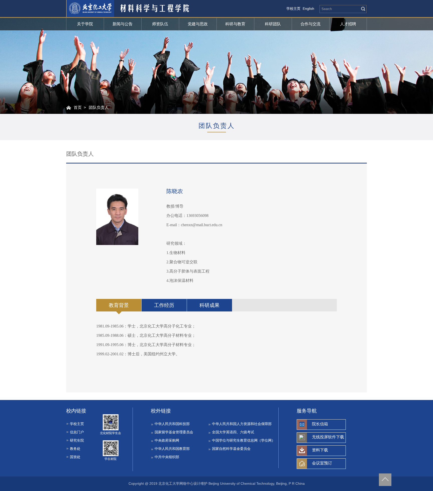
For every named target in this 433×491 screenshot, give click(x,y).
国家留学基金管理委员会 (174, 432)
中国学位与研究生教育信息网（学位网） (243, 440)
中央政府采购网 (167, 440)
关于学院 (85, 24)
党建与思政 (198, 24)
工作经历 (164, 305)
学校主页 (293, 9)
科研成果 (209, 305)
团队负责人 (99, 107)
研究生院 (77, 440)
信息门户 (77, 432)
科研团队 (273, 24)
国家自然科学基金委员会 (231, 449)
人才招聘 (348, 24)
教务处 (75, 449)
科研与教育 (235, 24)
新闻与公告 (123, 24)
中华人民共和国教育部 (172, 449)
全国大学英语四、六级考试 (233, 432)
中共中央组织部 (167, 457)
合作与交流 (310, 24)
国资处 (75, 457)
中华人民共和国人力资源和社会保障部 (242, 424)
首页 (78, 107)
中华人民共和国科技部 (172, 424)
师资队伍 (160, 24)
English (308, 9)
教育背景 (119, 305)
